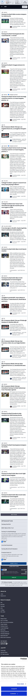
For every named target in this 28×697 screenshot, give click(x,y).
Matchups (3, 629)
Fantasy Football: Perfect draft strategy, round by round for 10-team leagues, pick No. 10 (13, 98)
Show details (20, 684)
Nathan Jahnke (17, 26)
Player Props (4, 618)
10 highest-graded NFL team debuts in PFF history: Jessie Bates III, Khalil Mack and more (13, 299)
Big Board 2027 (4, 635)
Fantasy (5, 12)
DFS (2, 608)
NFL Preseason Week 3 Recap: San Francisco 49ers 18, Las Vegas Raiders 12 (13, 343)
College (6, 181)
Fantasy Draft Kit (5, 631)
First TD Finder (4, 620)
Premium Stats (4, 626)
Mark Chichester (17, 139)
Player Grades (4, 624)
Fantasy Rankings (5, 633)
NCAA (2, 3)
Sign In (25, 6)
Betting (2, 604)
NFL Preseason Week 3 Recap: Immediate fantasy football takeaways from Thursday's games (13, 388)
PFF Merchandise (5, 654)
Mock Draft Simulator (6, 637)
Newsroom (3, 595)
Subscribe (3, 650)
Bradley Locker (17, 312)
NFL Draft (3, 612)
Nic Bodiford (14, 270)
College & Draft (8, 226)
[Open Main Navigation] (2, 7)
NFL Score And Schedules (7, 622)
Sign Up (14, 577)
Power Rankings (4, 628)
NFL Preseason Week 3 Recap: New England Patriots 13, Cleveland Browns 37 (13, 365)
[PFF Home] (5, 6)
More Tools (13, 563)
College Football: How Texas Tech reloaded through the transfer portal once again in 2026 (12, 205)
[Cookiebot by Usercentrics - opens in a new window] (20, 659)
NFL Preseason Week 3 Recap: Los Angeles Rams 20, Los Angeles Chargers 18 (13, 128)
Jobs (2, 594)
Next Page (14, 514)
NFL (2, 1)
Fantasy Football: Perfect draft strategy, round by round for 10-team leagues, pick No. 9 (13, 149)
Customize (13, 693)
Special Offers (4, 652)
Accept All (14, 688)
